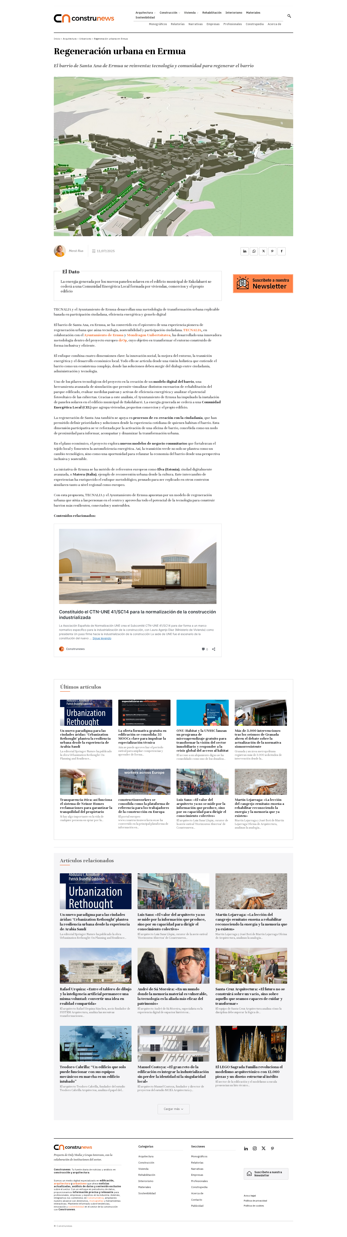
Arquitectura (70, 38)
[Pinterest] (272, 251)
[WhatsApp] (254, 251)
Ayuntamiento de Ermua (103, 335)
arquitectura (62, 1183)
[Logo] (94, 1147)
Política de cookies (254, 1205)
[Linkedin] (245, 251)
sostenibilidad (76, 1206)
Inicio (57, 38)
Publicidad (197, 1205)
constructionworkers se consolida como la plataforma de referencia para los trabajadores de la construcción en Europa (143, 806)
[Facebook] (282, 251)
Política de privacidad (255, 1200)
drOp (122, 340)
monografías (96, 1200)
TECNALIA (192, 330)
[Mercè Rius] (61, 251)
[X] (263, 251)
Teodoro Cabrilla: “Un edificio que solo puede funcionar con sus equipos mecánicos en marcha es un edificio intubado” (93, 1074)
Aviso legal (250, 1195)
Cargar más (172, 1109)
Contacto (196, 1199)
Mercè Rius (76, 251)
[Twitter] (263, 1149)
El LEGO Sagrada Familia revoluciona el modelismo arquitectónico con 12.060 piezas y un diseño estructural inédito (249, 1072)
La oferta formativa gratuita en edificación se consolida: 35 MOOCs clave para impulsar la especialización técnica (142, 737)
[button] (289, 16)
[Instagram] (254, 1149)
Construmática (95, 1197)
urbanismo (80, 1183)
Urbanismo (85, 38)
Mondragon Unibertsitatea (148, 335)
